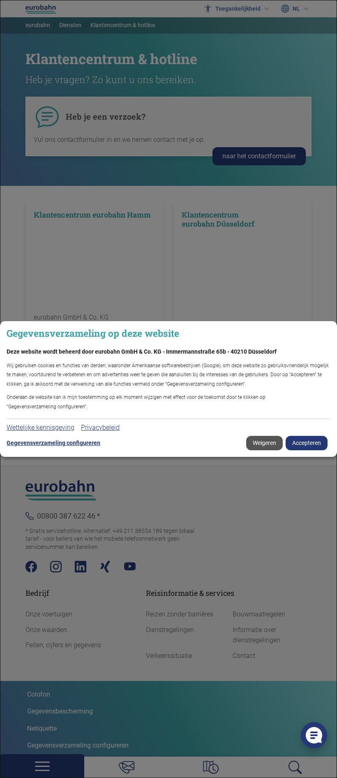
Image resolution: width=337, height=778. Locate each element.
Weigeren (264, 443)
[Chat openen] (314, 735)
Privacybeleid (100, 427)
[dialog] (168, 389)
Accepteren (306, 443)
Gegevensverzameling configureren (53, 443)
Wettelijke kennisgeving (40, 427)
